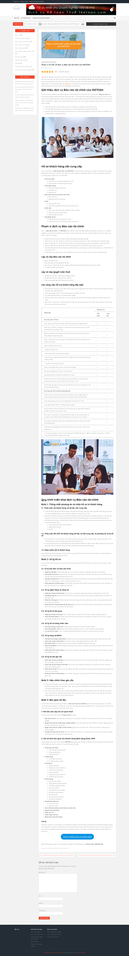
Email (41, 903)
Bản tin (16, 1)
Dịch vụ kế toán (52, 929)
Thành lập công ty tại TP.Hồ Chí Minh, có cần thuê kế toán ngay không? (78, 24)
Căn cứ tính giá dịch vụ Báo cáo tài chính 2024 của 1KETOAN (95, 855)
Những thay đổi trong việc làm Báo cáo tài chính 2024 (57, 855)
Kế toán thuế (24, 1)
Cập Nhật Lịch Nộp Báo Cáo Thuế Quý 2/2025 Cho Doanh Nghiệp (24, 109)
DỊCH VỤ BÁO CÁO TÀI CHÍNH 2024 (77, 837)
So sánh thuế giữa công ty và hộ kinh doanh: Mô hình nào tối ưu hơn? (24, 89)
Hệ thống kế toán (20, 48)
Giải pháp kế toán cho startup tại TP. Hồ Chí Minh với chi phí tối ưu (24, 83)
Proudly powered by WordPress (53, 952)
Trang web (42, 910)
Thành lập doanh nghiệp (36, 1)
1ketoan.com (44, 848)
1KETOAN (68, 84)
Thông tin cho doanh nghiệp (23, 70)
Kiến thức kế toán (20, 60)
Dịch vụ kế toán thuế (21, 45)
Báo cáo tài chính (55, 848)
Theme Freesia (81, 952)
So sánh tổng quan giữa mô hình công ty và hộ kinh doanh (31, 24)
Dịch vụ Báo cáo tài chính (48, 62)
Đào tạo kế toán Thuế (21, 38)
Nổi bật (17, 63)
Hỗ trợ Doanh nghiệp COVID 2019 (24, 51)
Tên (40, 896)
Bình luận (42, 872)
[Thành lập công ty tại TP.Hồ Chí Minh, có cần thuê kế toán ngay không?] (53, 24)
